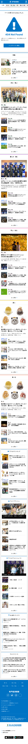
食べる (7, 5)
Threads (20, 695)
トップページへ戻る (14, 45)
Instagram (16, 695)
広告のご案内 (5, 709)
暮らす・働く (22, 5)
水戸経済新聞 (14, 2)
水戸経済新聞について (6, 701)
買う (18, 5)
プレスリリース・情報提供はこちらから (10, 703)
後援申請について (5, 711)
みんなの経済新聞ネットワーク (14, 725)
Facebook (8, 695)
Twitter (12, 695)
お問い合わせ (5, 707)
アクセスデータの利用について (8, 705)
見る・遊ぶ (13, 5)
